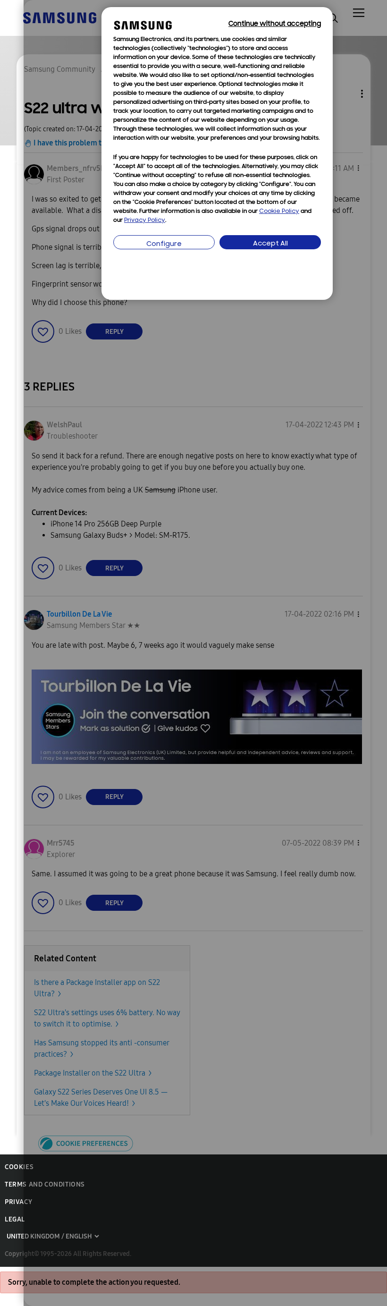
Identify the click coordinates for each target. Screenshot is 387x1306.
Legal (15, 1219)
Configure (164, 244)
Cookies (19, 1167)
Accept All (270, 243)
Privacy (18, 1202)
